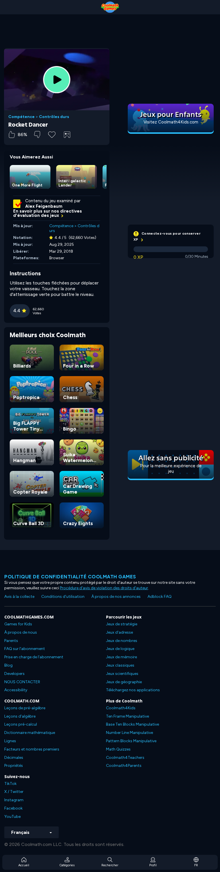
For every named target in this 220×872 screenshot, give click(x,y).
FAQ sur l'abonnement (24, 648)
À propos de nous (20, 632)
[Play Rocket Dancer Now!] (56, 79)
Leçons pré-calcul (20, 724)
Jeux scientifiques (122, 673)
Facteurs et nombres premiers (31, 749)
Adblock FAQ (160, 596)
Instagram (13, 800)
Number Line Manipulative (129, 732)
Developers (14, 673)
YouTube (12, 816)
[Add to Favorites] (52, 134)
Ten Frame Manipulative (127, 716)
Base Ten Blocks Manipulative (132, 724)
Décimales (13, 757)
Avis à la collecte (19, 596)
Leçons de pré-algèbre (24, 708)
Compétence (21, 117)
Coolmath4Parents (124, 765)
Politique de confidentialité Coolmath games (70, 577)
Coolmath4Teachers (125, 757)
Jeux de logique (120, 648)
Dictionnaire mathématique (29, 732)
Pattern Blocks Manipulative (131, 741)
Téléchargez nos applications (133, 690)
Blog (8, 665)
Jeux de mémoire (121, 657)
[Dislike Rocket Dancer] (37, 134)
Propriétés (13, 765)
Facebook (13, 808)
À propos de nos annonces (116, 596)
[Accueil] (110, 7)
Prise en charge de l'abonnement (33, 657)
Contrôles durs (54, 117)
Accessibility (15, 690)
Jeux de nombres (121, 640)
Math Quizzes (118, 749)
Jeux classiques (120, 665)
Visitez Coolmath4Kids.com (171, 122)
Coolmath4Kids (120, 708)
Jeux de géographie (124, 681)
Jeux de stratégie (121, 624)
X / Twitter (13, 791)
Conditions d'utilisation (63, 596)
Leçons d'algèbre (20, 716)
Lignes (10, 741)
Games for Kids (18, 624)
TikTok (10, 783)
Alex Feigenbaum (43, 206)
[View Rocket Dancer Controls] (67, 134)
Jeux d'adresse (119, 632)
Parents (11, 640)
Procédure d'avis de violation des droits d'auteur (104, 588)
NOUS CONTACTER (22, 681)
